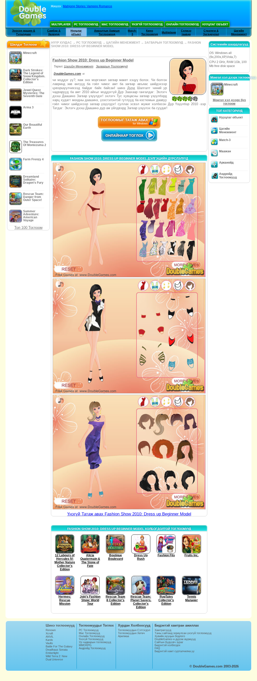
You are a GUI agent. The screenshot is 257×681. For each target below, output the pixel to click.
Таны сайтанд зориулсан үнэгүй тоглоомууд (183, 633)
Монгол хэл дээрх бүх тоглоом (229, 101)
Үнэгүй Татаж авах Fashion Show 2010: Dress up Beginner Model (129, 514)
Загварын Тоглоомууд (112, 66)
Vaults (49, 643)
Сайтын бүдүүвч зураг (169, 642)
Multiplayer (61, 24)
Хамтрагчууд (163, 630)
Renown (51, 630)
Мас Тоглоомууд (115, 24)
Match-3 (225, 140)
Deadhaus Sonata (57, 649)
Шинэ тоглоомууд (60, 625)
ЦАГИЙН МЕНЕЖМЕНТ (123, 42)
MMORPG (85, 645)
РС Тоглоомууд (86, 24)
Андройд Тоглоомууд (228, 175)
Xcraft (49, 633)
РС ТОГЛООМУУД (89, 42)
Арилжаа (123, 636)
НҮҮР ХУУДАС (61, 42)
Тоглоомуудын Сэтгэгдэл (134, 630)
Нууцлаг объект (215, 24)
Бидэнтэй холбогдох (167, 645)
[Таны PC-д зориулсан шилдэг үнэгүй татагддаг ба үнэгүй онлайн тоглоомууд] (28, 14)
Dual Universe (54, 659)
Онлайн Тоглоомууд (182, 24)
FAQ (157, 648)
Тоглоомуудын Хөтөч (131, 633)
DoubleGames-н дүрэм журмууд (175, 639)
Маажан (225, 151)
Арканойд (226, 162)
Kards (49, 639)
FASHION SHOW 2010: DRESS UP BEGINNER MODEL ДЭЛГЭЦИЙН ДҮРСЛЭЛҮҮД (129, 158)
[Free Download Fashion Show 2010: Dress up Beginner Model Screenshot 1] (129, 220)
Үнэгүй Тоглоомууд (147, 24)
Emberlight (52, 652)
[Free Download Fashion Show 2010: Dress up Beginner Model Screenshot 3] (129, 452)
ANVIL (49, 636)
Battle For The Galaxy (59, 646)
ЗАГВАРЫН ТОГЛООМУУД (164, 42)
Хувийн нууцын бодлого (170, 636)
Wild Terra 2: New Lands (56, 658)
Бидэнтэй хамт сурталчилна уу (175, 651)
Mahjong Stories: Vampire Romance (87, 6)
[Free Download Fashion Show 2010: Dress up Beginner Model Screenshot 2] (129, 336)
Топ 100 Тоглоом (28, 227)
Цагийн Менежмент (78, 66)
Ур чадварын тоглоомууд (95, 642)
